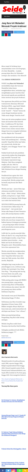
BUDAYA (8, 337)
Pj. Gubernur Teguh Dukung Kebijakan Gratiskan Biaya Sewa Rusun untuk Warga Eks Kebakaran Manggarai (13, 433)
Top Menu (6, 2)
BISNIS (4, 337)
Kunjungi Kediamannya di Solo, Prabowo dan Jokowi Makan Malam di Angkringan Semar (13, 464)
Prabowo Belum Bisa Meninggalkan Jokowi (14, 449)
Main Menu (7, 16)
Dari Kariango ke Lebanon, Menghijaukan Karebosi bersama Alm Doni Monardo (13, 400)
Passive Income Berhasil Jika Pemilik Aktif (12, 381)
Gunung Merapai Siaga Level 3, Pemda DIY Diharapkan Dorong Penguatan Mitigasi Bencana (14, 417)
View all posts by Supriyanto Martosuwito (13, 379)
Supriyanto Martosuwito (16, 28)
